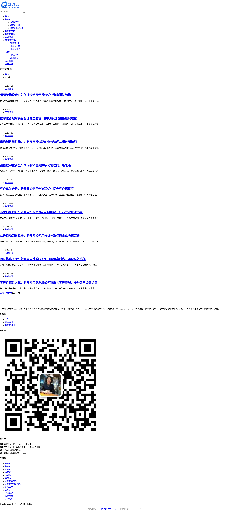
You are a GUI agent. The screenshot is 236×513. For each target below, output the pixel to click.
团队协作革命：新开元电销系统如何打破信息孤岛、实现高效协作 (43, 259)
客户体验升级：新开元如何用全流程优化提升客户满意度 (37, 188)
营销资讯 (14, 58)
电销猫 (8, 478)
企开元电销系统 (12, 481)
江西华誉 (9, 487)
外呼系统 (9, 499)
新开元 (8, 19)
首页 (7, 16)
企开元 (8, 469)
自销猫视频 (15, 49)
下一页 (5, 293)
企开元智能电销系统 (14, 484)
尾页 (10, 293)
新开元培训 (15, 25)
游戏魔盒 (9, 496)
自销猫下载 (15, 46)
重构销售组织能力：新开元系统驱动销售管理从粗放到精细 (38, 141)
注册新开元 (15, 22)
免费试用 (9, 64)
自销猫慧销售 (11, 40)
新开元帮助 (10, 34)
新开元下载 (10, 31)
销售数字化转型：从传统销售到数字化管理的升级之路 (35, 165)
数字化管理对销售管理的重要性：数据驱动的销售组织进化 (38, 118)
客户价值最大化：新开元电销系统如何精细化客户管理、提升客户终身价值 (48, 282)
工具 (7, 319)
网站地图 (9, 322)
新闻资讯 (9, 37)
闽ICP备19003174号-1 (109, 509)
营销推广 (9, 52)
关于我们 (9, 61)
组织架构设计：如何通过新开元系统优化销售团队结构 (35, 95)
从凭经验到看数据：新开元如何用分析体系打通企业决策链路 (40, 235)
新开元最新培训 (17, 28)
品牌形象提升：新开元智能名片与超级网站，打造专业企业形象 (41, 212)
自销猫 (8, 475)
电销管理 (9, 493)
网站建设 (14, 55)
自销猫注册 (15, 43)
